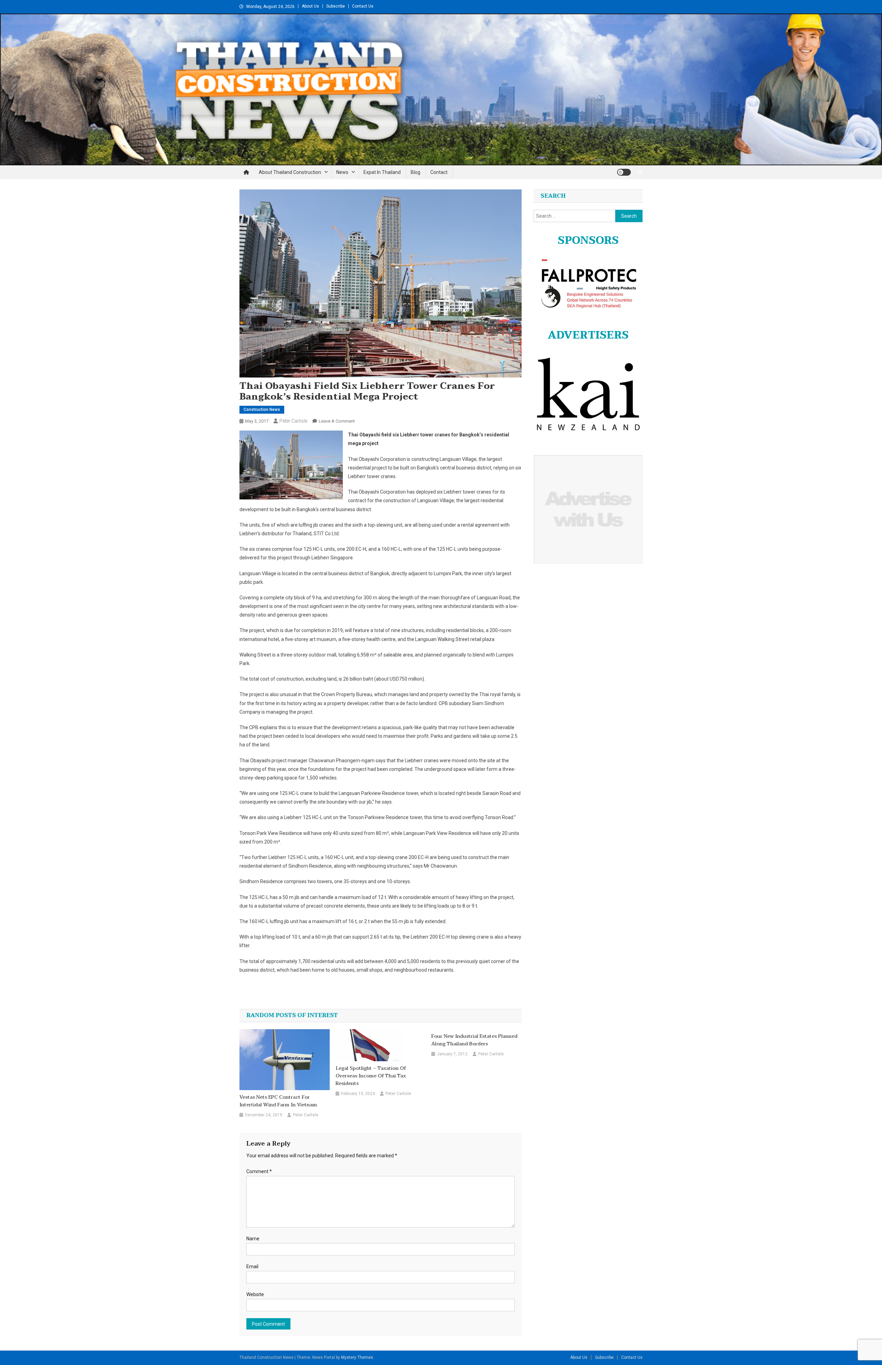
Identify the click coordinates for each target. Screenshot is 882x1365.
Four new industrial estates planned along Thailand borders (474, 1040)
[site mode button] (624, 172)
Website (255, 1294)
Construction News (262, 409)
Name (252, 1238)
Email (252, 1266)
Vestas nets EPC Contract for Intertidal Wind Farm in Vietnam (278, 1101)
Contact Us (362, 6)
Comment (259, 1171)
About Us (310, 6)
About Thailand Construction (290, 172)
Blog (415, 172)
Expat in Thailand (382, 172)
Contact (439, 172)
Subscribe (335, 6)
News (342, 172)
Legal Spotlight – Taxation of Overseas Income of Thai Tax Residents (371, 1076)
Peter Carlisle (293, 421)
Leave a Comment (337, 421)
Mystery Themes (357, 1357)
